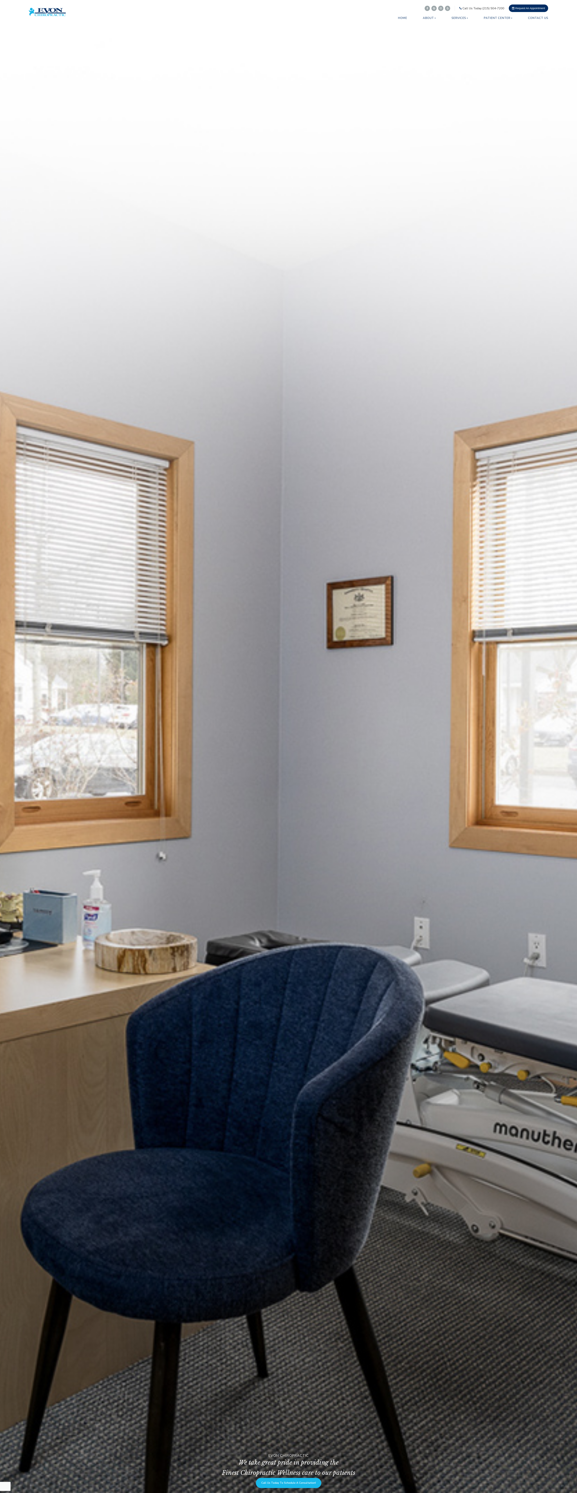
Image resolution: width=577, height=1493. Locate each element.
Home (402, 18)
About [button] (428, 18)
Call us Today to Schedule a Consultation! (123, 1483)
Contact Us (538, 18)
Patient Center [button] (497, 18)
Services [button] (459, 18)
